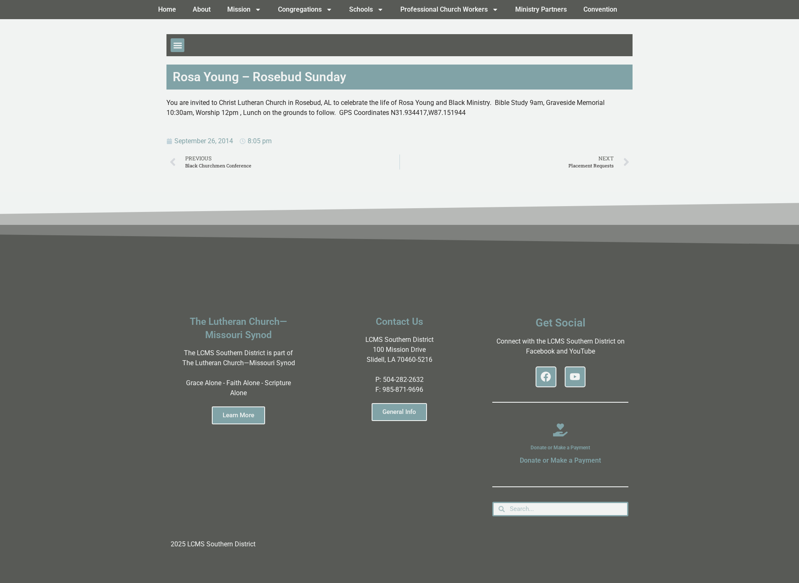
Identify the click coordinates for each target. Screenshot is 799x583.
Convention (600, 9)
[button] (177, 45)
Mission (239, 9)
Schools (361, 9)
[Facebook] (546, 376)
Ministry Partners (541, 9)
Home (167, 9)
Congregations (300, 9)
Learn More (238, 415)
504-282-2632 (403, 380)
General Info (399, 412)
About (202, 9)
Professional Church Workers (444, 9)
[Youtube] (575, 376)
